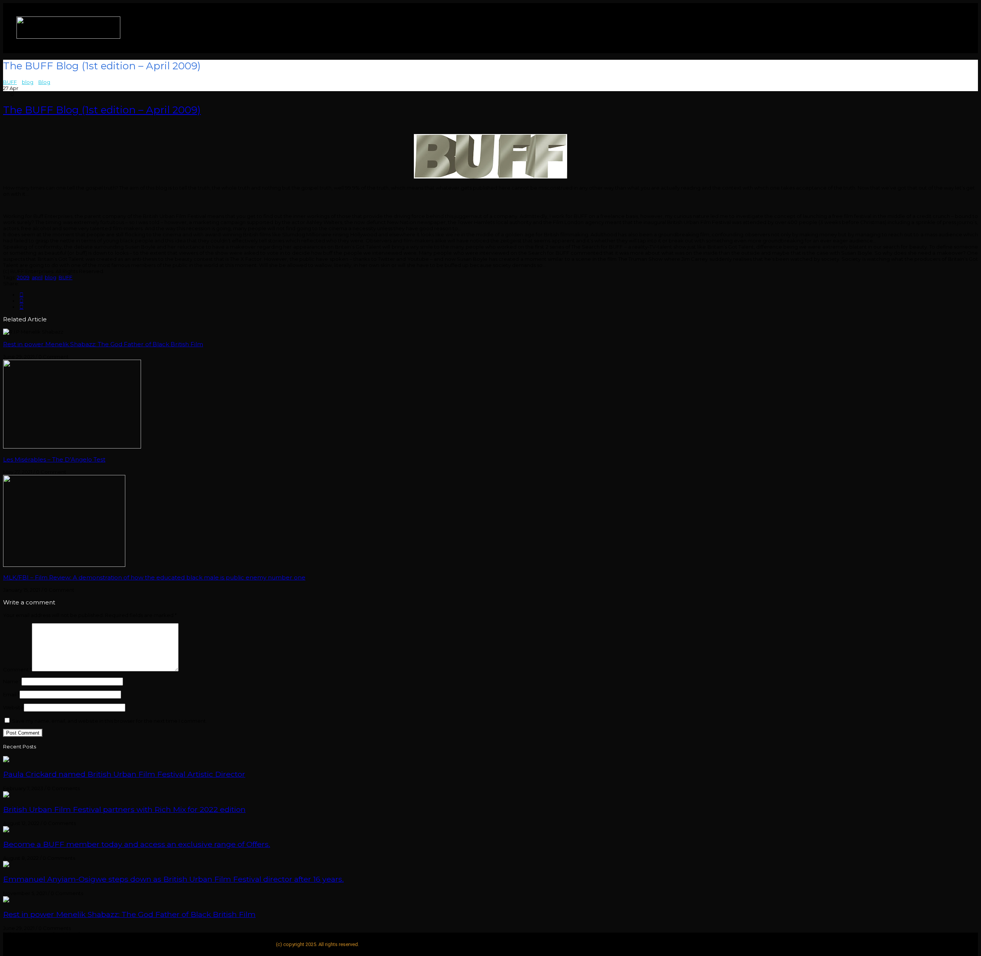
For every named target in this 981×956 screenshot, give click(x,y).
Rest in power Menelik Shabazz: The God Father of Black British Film (103, 344)
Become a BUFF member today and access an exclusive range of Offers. (136, 844)
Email (11, 694)
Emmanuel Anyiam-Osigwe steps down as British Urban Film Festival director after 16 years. (173, 879)
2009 (23, 277)
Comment (17, 669)
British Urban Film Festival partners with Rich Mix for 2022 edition (124, 809)
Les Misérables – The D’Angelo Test (54, 459)
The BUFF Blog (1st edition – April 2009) (102, 110)
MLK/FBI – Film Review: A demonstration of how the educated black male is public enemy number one (154, 577)
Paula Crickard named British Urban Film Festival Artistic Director (124, 774)
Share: (11, 283)
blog (50, 277)
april (37, 277)
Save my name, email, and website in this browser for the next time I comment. (109, 721)
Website (13, 707)
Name (12, 681)
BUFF (65, 277)
